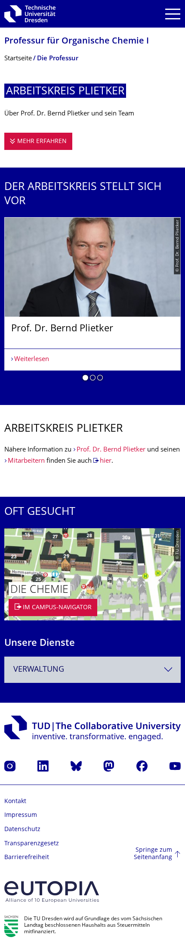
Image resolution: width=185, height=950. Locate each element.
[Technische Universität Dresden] (30, 13)
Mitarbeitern (26, 461)
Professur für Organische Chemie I (76, 41)
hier (105, 461)
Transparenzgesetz (31, 844)
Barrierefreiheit (26, 857)
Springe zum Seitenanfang (153, 854)
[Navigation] (173, 14)
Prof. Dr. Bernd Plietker (111, 450)
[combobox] (92, 670)
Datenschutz (22, 829)
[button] (85, 379)
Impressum (20, 815)
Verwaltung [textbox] (38, 669)
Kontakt (15, 801)
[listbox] (92, 302)
